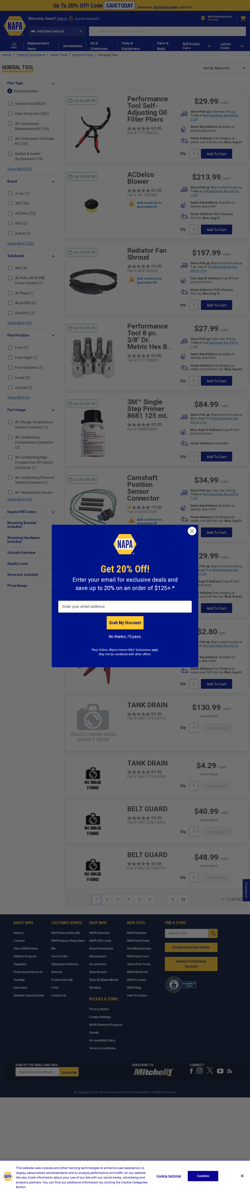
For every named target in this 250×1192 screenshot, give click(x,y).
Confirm (203, 1176)
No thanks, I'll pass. (125, 636)
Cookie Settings (168, 1176)
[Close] (242, 1175)
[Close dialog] (192, 531)
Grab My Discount (125, 622)
